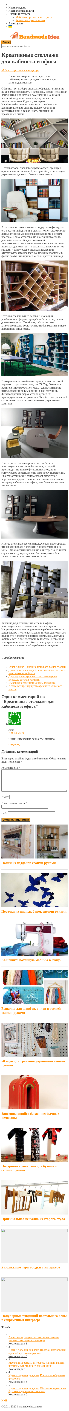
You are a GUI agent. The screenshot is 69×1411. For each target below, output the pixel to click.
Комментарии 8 (17, 1343)
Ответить (14, 744)
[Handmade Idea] (34, 36)
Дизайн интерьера (19, 13)
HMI (4, 1400)
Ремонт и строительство (30, 20)
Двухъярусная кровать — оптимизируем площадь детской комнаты (32, 678)
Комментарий (10, 767)
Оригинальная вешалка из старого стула (33, 1219)
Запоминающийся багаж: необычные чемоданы (30, 1116)
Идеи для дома (17, 7)
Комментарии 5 (17, 1381)
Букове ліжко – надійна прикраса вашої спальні (37, 666)
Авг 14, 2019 (16, 732)
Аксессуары (15, 23)
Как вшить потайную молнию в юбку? (31, 960)
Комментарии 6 (17, 1356)
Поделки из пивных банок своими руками (34, 911)
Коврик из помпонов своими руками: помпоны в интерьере (33, 1339)
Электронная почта (14, 803)
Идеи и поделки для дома (23, 1349)
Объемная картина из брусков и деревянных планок (37, 1390)
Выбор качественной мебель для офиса (32, 682)
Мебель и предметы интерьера (34, 17)
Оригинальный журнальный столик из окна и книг (36, 1364)
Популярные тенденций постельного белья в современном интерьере (34, 1318)
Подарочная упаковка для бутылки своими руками (29, 1168)
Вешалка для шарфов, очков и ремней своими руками (31, 1010)
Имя (5, 796)
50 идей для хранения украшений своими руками (33, 1063)
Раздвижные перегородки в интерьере (30, 1267)
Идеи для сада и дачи (21, 10)
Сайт (4, 813)
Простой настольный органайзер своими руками (37, 1351)
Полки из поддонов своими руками (28, 863)
